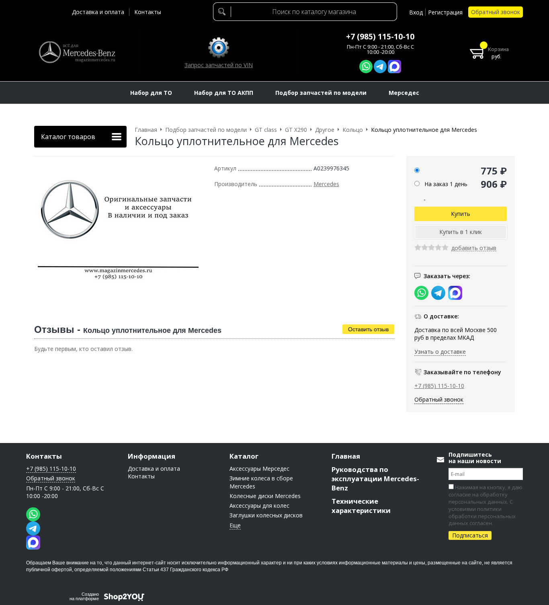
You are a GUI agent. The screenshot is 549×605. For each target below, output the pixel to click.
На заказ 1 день (445, 184)
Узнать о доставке (440, 351)
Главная (346, 456)
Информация (151, 456)
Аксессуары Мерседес (259, 468)
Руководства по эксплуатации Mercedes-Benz (375, 478)
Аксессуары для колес (259, 505)
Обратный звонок (495, 12)
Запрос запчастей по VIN (218, 65)
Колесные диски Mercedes (265, 496)
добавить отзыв (473, 248)
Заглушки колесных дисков (266, 515)
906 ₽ (494, 184)
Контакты (147, 12)
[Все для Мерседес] (76, 52)
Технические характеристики (361, 505)
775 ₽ (494, 170)
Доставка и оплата (98, 12)
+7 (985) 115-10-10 (380, 36)
